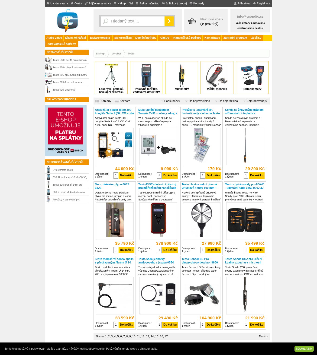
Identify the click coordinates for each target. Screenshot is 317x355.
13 (147, 336)
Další (262, 336)
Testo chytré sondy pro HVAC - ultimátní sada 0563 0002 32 (244, 186)
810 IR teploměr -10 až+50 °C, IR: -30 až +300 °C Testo (70, 178)
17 (166, 336)
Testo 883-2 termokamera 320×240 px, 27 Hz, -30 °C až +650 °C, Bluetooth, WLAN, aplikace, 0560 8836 (69, 83)
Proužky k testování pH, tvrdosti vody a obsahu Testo (69, 200)
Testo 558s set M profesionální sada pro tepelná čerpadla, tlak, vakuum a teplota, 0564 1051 (70, 61)
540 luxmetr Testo (63, 169)
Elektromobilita (100, 37)
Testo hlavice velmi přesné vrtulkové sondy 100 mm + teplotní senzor (199, 186)
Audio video (54, 37)
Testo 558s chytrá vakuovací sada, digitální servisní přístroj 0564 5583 (69, 68)
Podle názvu (172, 101)
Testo (131, 53)
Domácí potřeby (145, 37)
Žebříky (256, 37)
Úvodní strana (59, 3)
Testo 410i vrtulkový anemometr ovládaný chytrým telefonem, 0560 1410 (69, 90)
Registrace (263, 3)
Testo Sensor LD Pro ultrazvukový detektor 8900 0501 (200, 260)
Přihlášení (244, 3)
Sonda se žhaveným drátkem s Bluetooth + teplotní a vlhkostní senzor (244, 111)
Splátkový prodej (176, 3)
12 (143, 336)
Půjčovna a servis (100, 3)
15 (156, 336)
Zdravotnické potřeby (62, 44)
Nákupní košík (211, 19)
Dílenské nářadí (75, 37)
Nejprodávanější (256, 101)
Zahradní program (235, 37)
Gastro (164, 37)
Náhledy (105, 101)
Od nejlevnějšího (199, 101)
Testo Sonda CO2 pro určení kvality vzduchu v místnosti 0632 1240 (243, 260)
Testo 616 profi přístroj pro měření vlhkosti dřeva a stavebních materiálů (67, 185)
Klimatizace (212, 37)
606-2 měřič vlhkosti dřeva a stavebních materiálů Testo (69, 193)
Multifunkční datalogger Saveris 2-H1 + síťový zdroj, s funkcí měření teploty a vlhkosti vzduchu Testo (157, 111)
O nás (78, 3)
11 (138, 336)
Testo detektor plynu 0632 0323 (112, 186)
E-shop (100, 53)
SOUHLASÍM (304, 348)
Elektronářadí (123, 37)
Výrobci (116, 53)
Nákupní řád (125, 3)
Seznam (125, 101)
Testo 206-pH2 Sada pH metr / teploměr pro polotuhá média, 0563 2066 (70, 75)
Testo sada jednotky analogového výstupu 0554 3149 (156, 260)
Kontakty (198, 3)
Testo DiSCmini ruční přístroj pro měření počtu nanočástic (157, 186)
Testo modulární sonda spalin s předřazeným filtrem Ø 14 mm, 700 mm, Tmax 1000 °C (114, 260)
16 (161, 336)
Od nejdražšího (228, 101)
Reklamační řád (149, 3)
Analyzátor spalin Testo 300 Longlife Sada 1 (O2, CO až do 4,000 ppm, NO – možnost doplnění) (114, 111)
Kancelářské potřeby (187, 37)
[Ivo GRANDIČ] (68, 20)
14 (152, 336)
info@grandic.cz (250, 16)
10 (134, 336)
